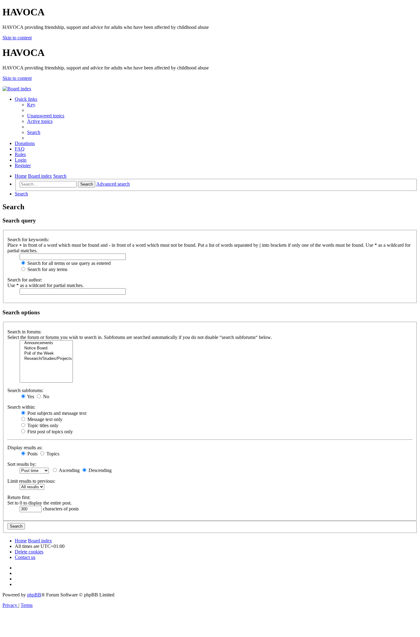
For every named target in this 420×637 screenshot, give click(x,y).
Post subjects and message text (56, 413)
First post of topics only (49, 431)
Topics (52, 453)
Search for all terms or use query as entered (68, 263)
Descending (99, 470)
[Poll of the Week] (46, 353)
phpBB (34, 594)
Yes (30, 396)
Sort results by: (21, 464)
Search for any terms (46, 269)
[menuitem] (31, 104)
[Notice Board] (46, 348)
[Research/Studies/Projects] (46, 358)
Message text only (44, 419)
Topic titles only (42, 425)
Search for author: (24, 279)
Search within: (21, 407)
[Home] (16, 88)
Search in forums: (24, 331)
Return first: (18, 497)
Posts (32, 453)
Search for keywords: (28, 239)
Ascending (69, 470)
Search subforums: (25, 390)
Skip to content (17, 37)
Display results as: (24, 447)
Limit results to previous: (31, 481)
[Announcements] (46, 343)
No (45, 396)
